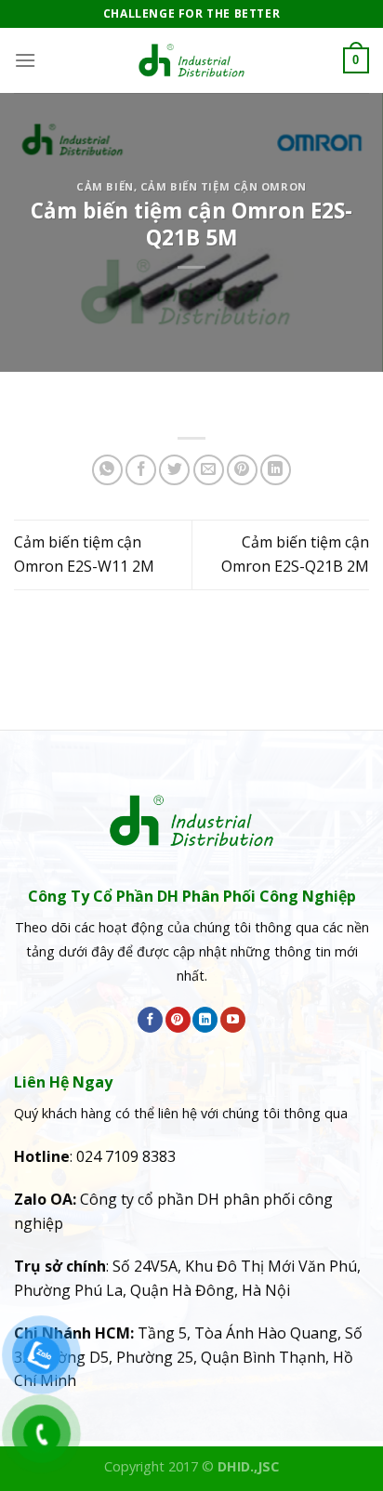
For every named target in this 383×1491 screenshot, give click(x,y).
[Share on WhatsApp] (107, 470)
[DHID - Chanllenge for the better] (191, 60)
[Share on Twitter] (174, 470)
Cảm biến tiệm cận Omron (223, 186)
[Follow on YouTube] (232, 1020)
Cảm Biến (104, 186)
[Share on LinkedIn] (275, 470)
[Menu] (25, 60)
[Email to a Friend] (208, 470)
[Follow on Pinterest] (178, 1020)
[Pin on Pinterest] (242, 470)
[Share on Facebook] (140, 470)
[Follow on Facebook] (150, 1020)
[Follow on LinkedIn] (205, 1020)
